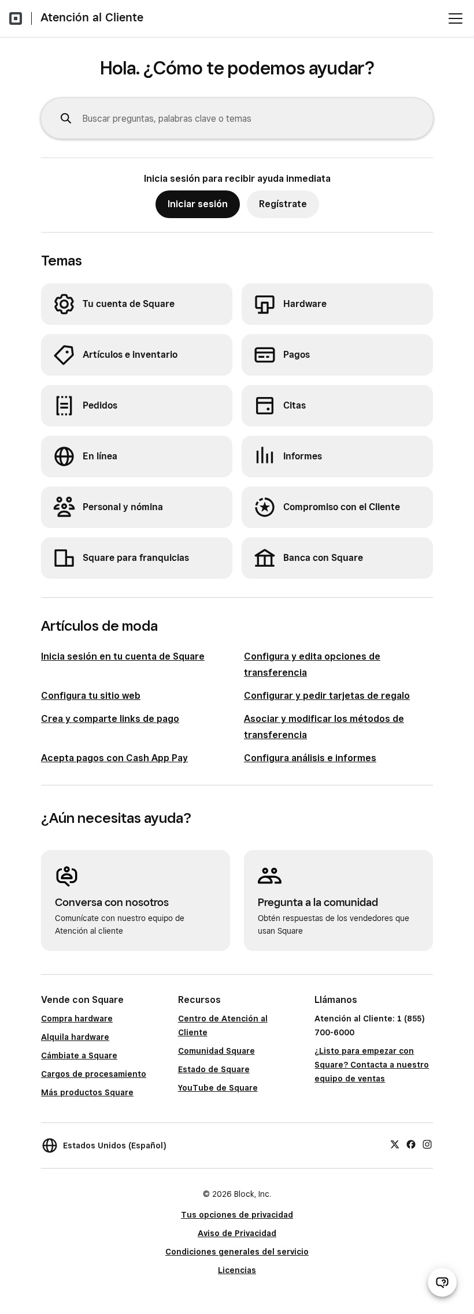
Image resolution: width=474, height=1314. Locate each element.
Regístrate (283, 204)
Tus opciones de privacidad (237, 1214)
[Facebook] (411, 1143)
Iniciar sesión (198, 204)
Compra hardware (77, 1018)
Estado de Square (214, 1069)
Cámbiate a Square (79, 1055)
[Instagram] (427, 1143)
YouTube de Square (218, 1087)
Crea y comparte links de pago (110, 718)
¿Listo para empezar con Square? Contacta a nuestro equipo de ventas (371, 1064)
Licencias (237, 1270)
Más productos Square (87, 1092)
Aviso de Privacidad (237, 1233)
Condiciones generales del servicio (237, 1251)
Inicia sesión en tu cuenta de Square (123, 656)
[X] (395, 1143)
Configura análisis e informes (310, 758)
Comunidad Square (216, 1050)
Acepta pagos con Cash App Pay (114, 758)
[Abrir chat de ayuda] (442, 1282)
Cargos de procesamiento (93, 1074)
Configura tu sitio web (90, 695)
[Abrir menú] (455, 18)
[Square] (15, 18)
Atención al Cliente (91, 17)
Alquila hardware (75, 1037)
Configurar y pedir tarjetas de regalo (327, 695)
